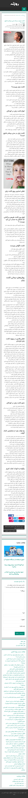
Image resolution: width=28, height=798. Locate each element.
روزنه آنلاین (23, 15)
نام (23, 613)
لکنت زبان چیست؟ (10, 26)
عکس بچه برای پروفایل (18, 781)
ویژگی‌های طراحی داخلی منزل (17, 669)
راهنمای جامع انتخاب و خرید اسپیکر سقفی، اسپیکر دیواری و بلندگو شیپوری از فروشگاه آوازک (15, 703)
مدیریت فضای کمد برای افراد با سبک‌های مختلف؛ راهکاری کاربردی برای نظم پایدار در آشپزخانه (14, 693)
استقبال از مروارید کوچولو (10, 531)
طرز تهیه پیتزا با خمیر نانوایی (16, 785)
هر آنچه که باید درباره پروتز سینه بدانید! (14, 566)
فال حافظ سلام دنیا (20, 645)
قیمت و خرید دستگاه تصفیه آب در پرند (14, 760)
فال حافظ (23, 641)
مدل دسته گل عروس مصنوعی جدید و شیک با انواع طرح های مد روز (14, 527)
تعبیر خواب (22, 643)
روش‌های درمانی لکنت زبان (17, 26)
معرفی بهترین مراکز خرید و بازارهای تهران (13, 758)
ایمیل (23, 619)
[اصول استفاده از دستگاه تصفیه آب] (14, 556)
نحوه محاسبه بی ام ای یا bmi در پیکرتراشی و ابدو (14, 573)
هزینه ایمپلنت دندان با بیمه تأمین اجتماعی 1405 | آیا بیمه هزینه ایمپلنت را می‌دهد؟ (15, 661)
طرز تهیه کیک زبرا (19, 783)
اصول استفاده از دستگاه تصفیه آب (14, 560)
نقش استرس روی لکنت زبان (14, 28)
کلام (19, 200)
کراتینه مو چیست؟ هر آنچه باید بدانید (14, 766)
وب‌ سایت (22, 626)
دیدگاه (22, 591)
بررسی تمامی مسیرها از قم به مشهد (15, 756)
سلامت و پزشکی (18, 15)
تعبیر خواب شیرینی (19, 779)
